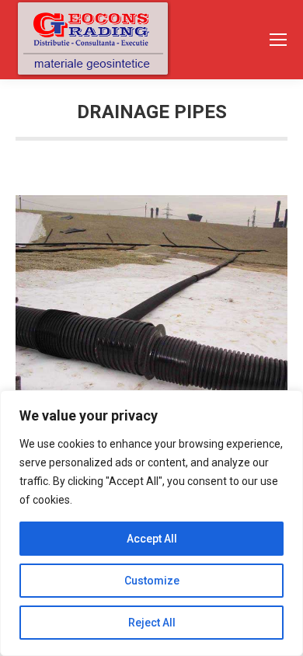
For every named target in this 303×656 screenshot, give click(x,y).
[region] (151, 523)
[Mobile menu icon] (278, 39)
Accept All (152, 538)
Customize (151, 580)
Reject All (152, 622)
